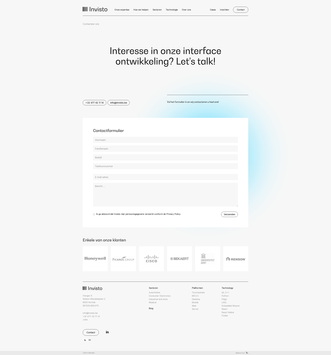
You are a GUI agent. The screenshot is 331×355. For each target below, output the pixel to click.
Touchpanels (198, 292)
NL (85, 340)
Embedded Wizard (230, 305)
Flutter (225, 315)
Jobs (85, 319)
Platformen (197, 288)
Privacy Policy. (173, 214)
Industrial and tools (158, 299)
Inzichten (224, 9)
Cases (213, 9)
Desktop (196, 299)
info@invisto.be (118, 102)
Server (195, 309)
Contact (241, 9)
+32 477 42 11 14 (94, 102)
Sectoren (157, 9)
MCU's (195, 296)
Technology (227, 288)
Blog (151, 308)
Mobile (195, 302)
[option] (89, 339)
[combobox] (85, 339)
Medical (152, 302)
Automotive (154, 292)
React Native (228, 312)
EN (90, 340)
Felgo (224, 299)
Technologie (172, 9)
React (224, 309)
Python (225, 296)
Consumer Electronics (160, 296)
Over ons (186, 9)
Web (194, 305)
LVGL (224, 302)
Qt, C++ (225, 292)
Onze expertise (122, 9)
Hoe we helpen (140, 9)
